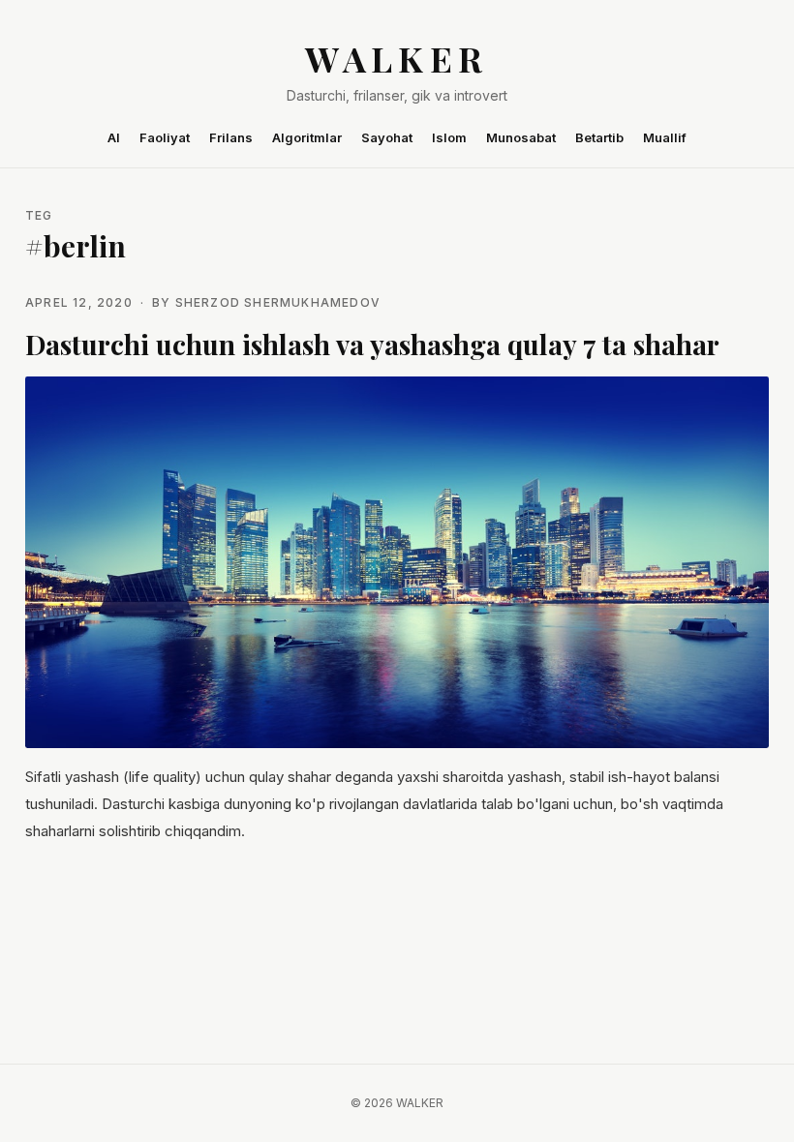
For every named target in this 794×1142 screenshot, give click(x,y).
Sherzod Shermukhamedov (278, 302)
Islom (449, 137)
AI (113, 137)
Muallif (665, 137)
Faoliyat (164, 137)
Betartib (599, 137)
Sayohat (386, 137)
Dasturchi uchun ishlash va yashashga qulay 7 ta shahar (372, 344)
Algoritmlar (307, 137)
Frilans (231, 137)
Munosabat (521, 137)
